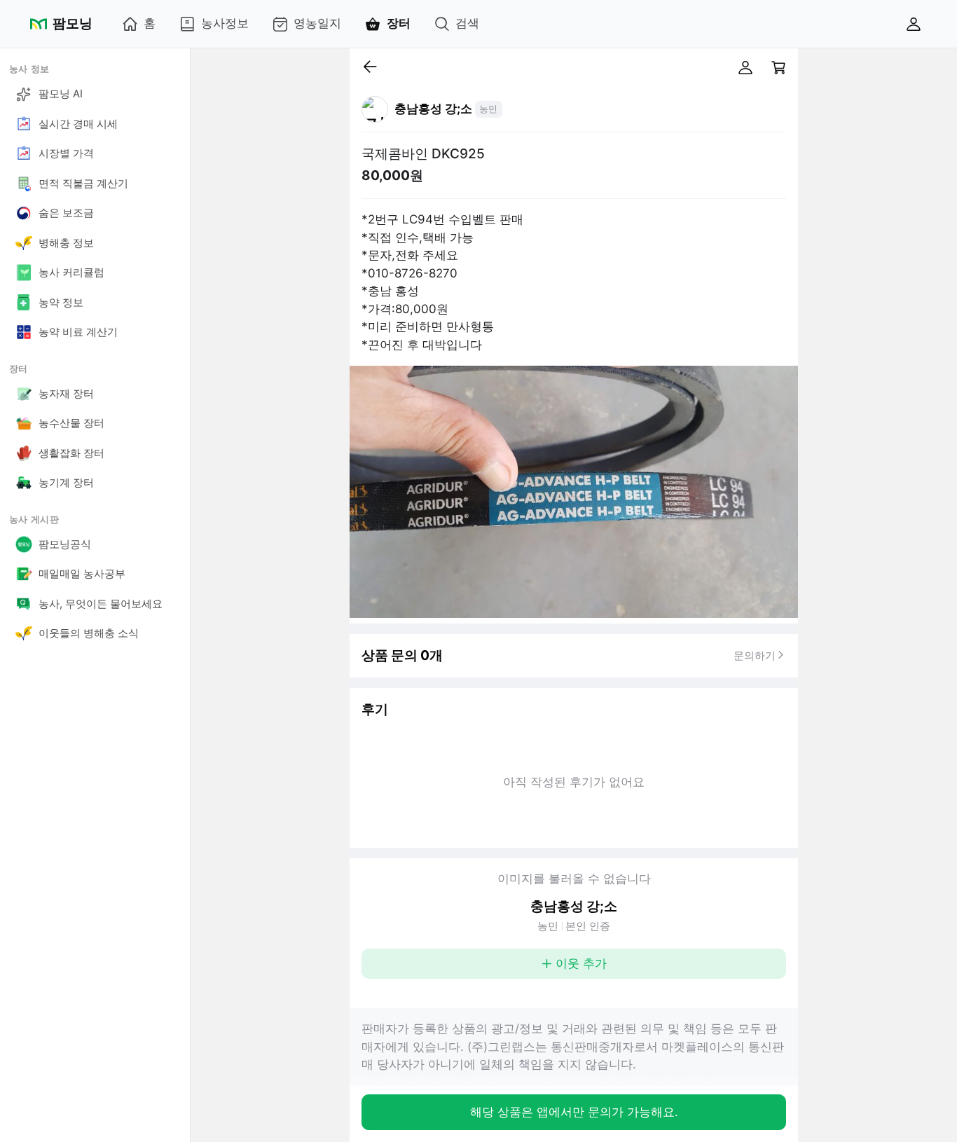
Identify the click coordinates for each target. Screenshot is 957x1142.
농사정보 (225, 23)
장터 (399, 23)
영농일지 (317, 23)
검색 (467, 23)
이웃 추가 (581, 963)
